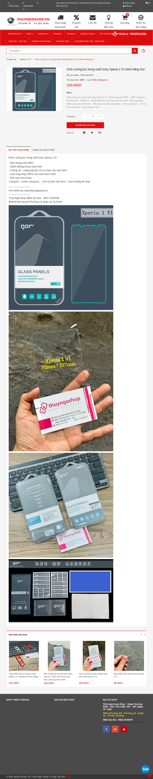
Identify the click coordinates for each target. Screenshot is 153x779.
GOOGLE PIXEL (87, 34)
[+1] (100, 132)
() (149, 3)
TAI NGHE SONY (63, 41)
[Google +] (115, 729)
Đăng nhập (130, 3)
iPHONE (57, 34)
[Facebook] (106, 729)
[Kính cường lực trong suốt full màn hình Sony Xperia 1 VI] (59, 656)
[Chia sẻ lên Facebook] (85, 132)
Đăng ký (128, 6)
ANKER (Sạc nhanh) (41, 41)
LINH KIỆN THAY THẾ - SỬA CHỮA (89, 41)
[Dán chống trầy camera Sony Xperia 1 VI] (94, 656)
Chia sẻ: (70, 133)
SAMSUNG (43, 34)
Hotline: (133, 33)
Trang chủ (16, 34)
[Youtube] (124, 729)
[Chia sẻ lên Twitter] (92, 132)
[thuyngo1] (28, 21)
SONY (29, 34)
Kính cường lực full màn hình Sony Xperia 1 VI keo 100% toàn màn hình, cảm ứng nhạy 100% (23, 677)
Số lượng (71, 116)
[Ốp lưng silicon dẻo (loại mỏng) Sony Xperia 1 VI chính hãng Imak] (129, 656)
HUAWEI (71, 34)
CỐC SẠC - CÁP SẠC (18, 41)
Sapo (68, 776)
